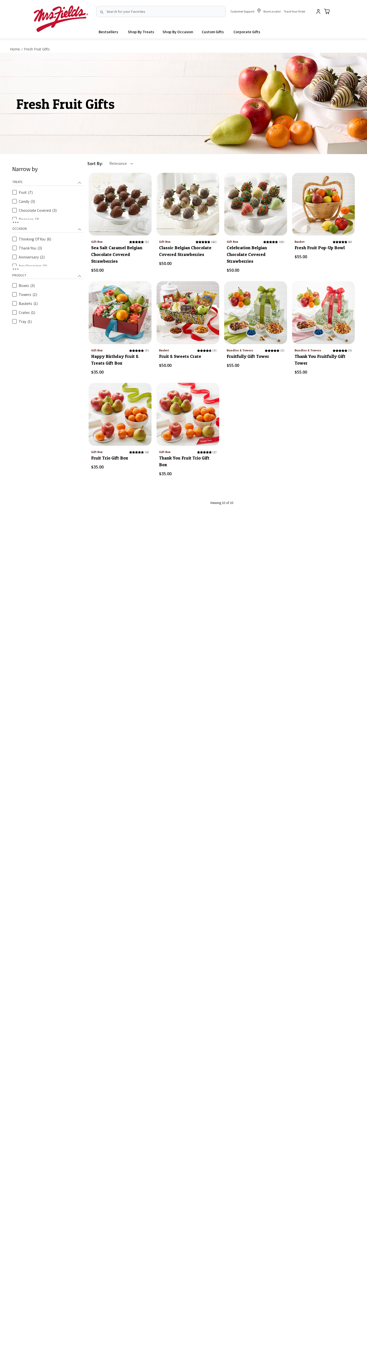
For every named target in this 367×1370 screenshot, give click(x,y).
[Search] (101, 12)
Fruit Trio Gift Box (109, 457)
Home (15, 49)
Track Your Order (294, 11)
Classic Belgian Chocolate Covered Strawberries (185, 251)
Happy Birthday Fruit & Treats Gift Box (115, 360)
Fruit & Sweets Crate (180, 356)
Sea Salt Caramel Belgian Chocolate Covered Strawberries (116, 254)
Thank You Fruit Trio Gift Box (184, 461)
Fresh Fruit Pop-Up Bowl (320, 247)
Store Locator (272, 11)
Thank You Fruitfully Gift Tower (320, 360)
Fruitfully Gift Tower (248, 356)
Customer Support (242, 11)
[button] (141, 32)
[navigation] (48, 246)
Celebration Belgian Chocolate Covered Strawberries (247, 254)
